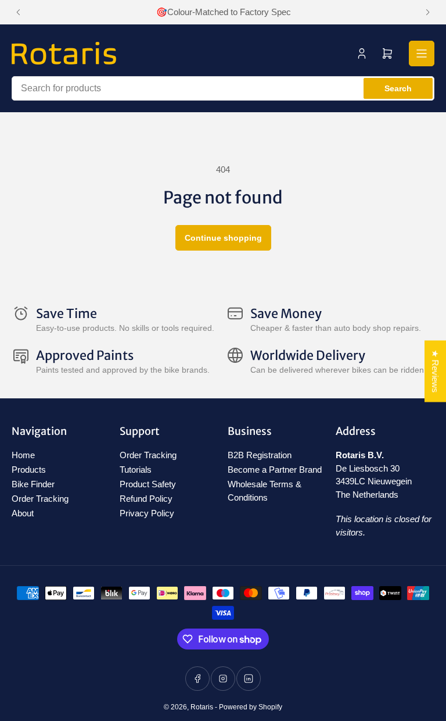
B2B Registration (260, 455)
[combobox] (223, 88)
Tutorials (136, 469)
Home (23, 455)
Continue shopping (223, 237)
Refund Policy (146, 499)
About (23, 513)
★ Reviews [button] (435, 371)
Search (398, 88)
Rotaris (201, 707)
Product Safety (148, 484)
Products (29, 469)
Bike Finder (33, 484)
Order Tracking (40, 499)
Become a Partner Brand (275, 469)
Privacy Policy (147, 513)
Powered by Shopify (250, 707)
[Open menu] (421, 53)
